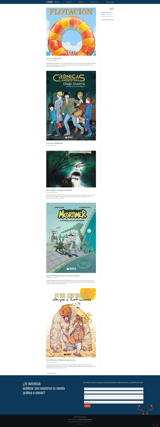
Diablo (49, 60)
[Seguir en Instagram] (80, 424)
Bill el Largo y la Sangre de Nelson (59, 190)
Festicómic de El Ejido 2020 (107, 16)
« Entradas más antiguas (51, 373)
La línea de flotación (54, 58)
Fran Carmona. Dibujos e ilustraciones (60, 360)
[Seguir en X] (83, 424)
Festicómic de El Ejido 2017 (107, 14)
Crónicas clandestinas (54, 143)
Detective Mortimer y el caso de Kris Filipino (63, 275)
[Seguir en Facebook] (77, 424)
